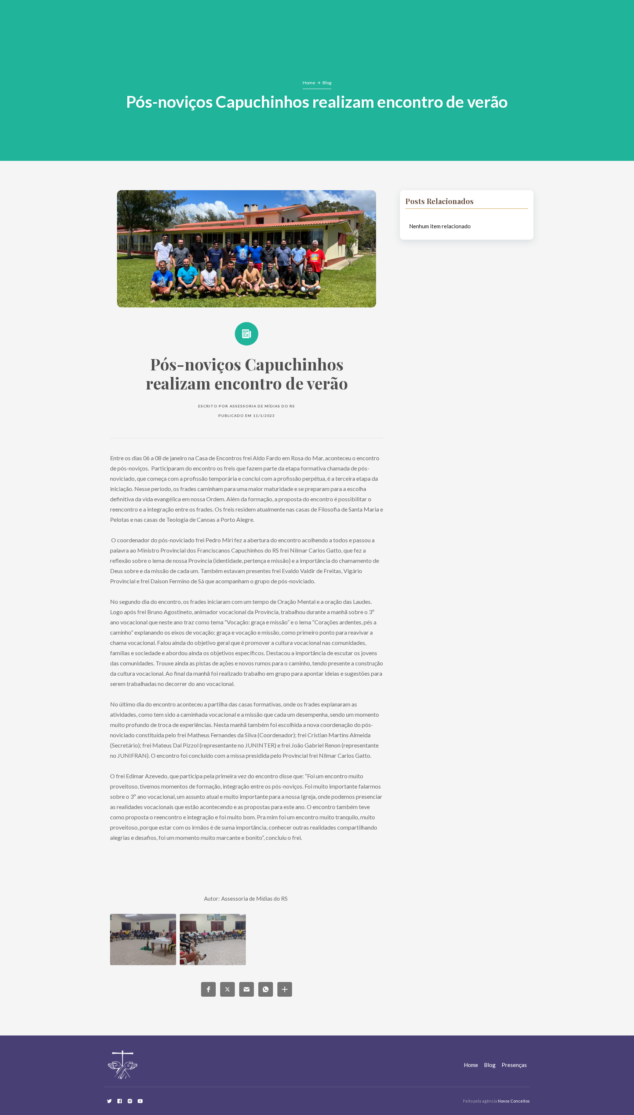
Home (309, 82)
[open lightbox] (143, 939)
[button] (208, 989)
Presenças (514, 1065)
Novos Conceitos (514, 1101)
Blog (327, 82)
